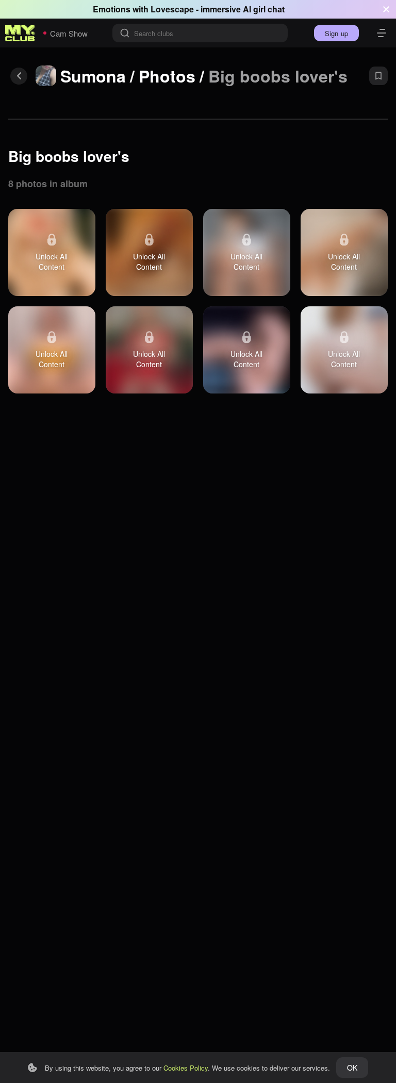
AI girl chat (264, 9)
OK (352, 1067)
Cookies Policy (185, 1068)
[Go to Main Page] (20, 33)
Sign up (336, 33)
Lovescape (172, 9)
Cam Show (69, 33)
